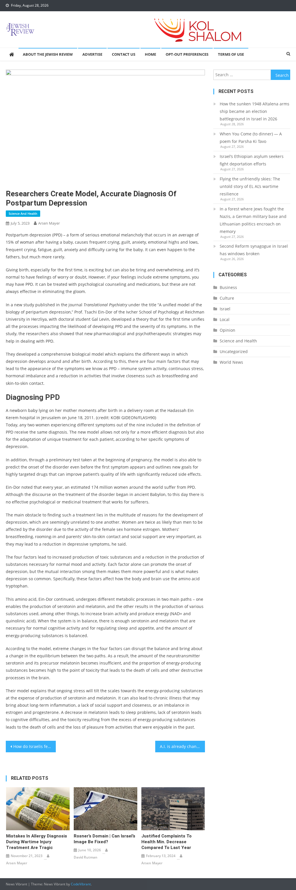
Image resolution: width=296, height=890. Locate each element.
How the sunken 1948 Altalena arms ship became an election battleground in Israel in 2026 (254, 111)
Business (228, 287)
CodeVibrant (81, 884)
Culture (227, 298)
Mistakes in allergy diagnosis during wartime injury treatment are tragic (36, 841)
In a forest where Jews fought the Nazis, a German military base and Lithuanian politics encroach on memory (253, 220)
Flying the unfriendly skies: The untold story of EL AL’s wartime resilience (250, 186)
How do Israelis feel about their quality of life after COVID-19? (34, 746)
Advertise (92, 54)
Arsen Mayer (49, 223)
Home (150, 54)
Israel (225, 308)
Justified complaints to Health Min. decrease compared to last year (166, 841)
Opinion (227, 330)
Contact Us (123, 54)
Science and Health (23, 213)
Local (225, 319)
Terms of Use (231, 54)
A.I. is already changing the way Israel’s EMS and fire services (182, 746)
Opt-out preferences (187, 54)
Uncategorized (234, 351)
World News (231, 362)
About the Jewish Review (48, 54)
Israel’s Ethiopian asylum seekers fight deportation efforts (252, 160)
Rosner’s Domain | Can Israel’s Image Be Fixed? (104, 838)
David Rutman (85, 857)
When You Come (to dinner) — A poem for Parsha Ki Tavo (251, 137)
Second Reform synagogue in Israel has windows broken (254, 249)
